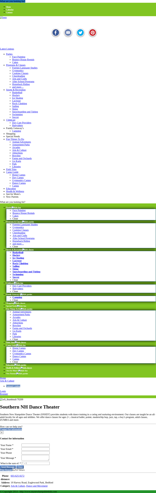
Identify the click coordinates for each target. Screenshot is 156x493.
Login (3, 391)
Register (4, 394)
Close (20, 467)
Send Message (7, 467)
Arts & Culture (7, 381)
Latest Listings (7, 49)
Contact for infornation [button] (11, 429)
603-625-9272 (17, 476)
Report (8, 470)
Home (3, 378)
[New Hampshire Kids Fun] (3, 17)
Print (2, 470)
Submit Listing (13, 386)
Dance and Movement (37, 486)
